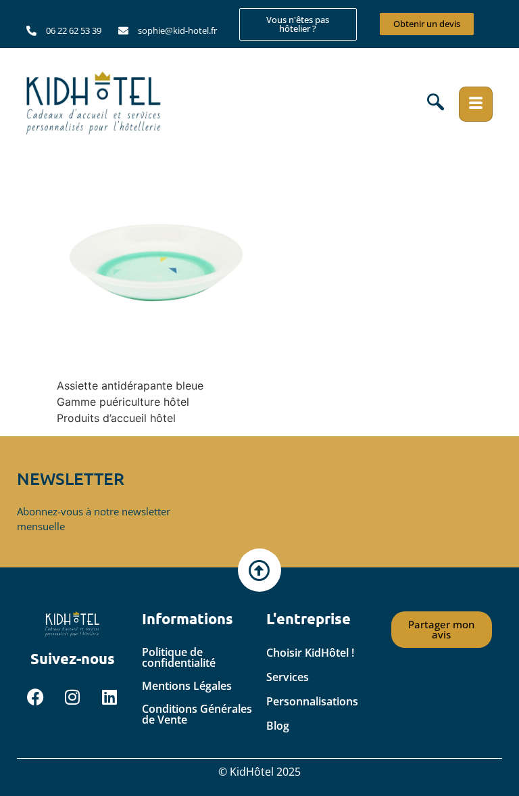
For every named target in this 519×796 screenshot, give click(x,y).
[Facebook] (35, 697)
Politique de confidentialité (179, 657)
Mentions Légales (187, 685)
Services (287, 677)
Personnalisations (312, 701)
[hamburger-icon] (476, 104)
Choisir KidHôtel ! (310, 652)
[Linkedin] (109, 697)
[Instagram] (72, 697)
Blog (277, 725)
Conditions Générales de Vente (197, 714)
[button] (435, 104)
